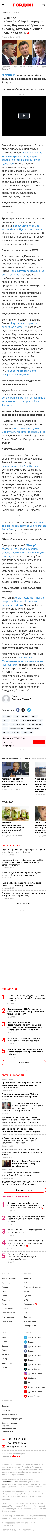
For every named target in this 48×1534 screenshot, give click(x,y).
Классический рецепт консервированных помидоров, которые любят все (22, 1256)
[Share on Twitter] (23, 710)
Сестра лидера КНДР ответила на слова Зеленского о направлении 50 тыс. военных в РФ (25, 1011)
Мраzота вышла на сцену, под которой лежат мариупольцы (23, 894)
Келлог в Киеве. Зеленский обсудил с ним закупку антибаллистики (26, 1163)
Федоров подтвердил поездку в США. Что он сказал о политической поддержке (24, 1182)
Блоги (26, 1291)
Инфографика (8, 1317)
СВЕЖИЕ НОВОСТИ (13, 1075)
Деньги (5, 1287)
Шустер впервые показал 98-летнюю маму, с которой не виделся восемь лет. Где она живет (25, 1243)
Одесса (5, 1346)
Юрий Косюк (27, 732)
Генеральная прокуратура (31, 720)
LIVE (26, 1300)
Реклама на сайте (9, 1414)
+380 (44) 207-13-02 (16, 1443)
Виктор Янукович (17, 728)
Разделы (28, 1273)
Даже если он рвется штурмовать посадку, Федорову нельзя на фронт (23, 873)
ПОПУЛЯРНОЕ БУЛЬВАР (15, 1196)
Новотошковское (17, 724)
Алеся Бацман (34, 1369)
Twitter (5, 720)
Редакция (6, 1410)
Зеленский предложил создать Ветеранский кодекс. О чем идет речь (21, 1130)
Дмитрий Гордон (35, 1337)
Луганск (5, 1367)
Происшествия (8, 1313)
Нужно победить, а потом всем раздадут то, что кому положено (21, 884)
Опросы (27, 1317)
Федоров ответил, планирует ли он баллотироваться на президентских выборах (25, 1051)
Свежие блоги (11, 845)
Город (4, 1332)
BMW (5, 724)
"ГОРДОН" (8, 75)
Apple (34, 716)
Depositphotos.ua (9, 1482)
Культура (6, 1300)
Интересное (7, 1321)
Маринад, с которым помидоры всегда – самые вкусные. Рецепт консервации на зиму (26, 1218)
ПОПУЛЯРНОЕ (10, 989)
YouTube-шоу (30, 1321)
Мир (4, 1291)
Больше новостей (24, 1190)
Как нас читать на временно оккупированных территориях (9, 1427)
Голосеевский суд (35, 724)
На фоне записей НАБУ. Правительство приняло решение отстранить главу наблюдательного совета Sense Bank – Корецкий (25, 1026)
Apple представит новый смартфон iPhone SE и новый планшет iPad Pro (23, 601)
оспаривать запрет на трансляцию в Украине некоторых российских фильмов (23, 401)
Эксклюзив (29, 1304)
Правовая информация (12, 1419)
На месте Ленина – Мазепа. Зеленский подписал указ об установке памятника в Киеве (22, 1152)
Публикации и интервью (34, 1283)
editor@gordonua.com (16, 1446)
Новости (5, 1273)
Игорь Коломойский (11, 732)
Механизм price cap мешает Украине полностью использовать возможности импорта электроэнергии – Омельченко (21, 1119)
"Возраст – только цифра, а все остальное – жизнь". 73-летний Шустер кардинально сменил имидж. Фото (26, 1205)
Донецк (5, 1350)
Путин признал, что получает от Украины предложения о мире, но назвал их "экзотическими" (22, 1085)
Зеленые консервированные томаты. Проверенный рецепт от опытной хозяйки (13, 827)
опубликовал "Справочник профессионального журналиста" (22, 661)
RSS (30, 1383)
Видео (26, 1313)
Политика (15, 12)
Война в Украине (9, 1279)
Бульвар (8, 802)
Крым (16, 716)
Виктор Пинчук (33, 728)
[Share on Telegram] (29, 710)
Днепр (4, 1359)
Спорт (4, 1296)
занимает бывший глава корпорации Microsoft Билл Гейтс (24, 526)
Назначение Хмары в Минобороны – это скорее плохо (23, 1039)
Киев (4, 1337)
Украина (25, 716)
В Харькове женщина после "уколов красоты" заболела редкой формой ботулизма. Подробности (19, 1140)
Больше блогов (23, 903)
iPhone (14, 720)
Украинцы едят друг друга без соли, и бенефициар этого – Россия (23, 850)
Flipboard (32, 1378)
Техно (4, 1304)
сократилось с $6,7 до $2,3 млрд (21, 466)
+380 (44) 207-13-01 (16, 1439)
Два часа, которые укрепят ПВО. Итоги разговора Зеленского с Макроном (21, 1095)
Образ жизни (7, 1308)
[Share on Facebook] (18, 710)
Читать (39, 742)
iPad (5, 728)
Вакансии (6, 1406)
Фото (26, 1308)
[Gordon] (23, 5)
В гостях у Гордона (32, 1287)
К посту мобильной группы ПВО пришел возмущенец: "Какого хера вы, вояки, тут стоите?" (22, 862)
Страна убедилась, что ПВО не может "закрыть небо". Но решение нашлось (26, 998)
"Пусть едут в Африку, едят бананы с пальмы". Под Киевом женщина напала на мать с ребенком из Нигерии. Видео (22, 1107)
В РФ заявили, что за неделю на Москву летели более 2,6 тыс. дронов (21, 1173)
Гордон (5, 12)
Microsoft (6, 716)
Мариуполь (7, 1363)
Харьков (5, 1354)
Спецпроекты (30, 1325)
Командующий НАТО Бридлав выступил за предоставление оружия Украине (14, 783)
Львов (4, 1342)
